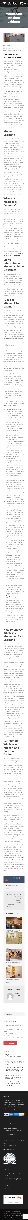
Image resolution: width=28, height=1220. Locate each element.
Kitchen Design (19, 50)
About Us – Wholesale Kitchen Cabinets (14, 1174)
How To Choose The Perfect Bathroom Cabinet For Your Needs (13, 981)
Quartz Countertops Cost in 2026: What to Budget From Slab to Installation (14, 1077)
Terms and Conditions (17, 1215)
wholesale (12, 887)
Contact (7, 1188)
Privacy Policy (8, 1218)
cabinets (7, 887)
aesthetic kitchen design (13, 885)
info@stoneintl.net (11, 1149)
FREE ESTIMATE (10, 1043)
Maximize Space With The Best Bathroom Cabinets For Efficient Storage (14, 947)
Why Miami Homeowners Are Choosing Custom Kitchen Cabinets (13, 1056)
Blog (6, 50)
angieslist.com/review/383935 (13, 1202)
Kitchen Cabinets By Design (13, 1179)
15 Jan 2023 (7, 45)
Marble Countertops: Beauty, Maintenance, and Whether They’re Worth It (13, 1083)
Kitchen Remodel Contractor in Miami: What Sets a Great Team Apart (14, 1062)
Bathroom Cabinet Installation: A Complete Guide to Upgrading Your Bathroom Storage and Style (14, 1070)
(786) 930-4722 (12, 1134)
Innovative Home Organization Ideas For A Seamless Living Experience (13, 964)
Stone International (9, 47)
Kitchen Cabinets (11, 50)
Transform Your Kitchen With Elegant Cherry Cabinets (13, 931)
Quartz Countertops (11, 1182)
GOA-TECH (7, 1215)
